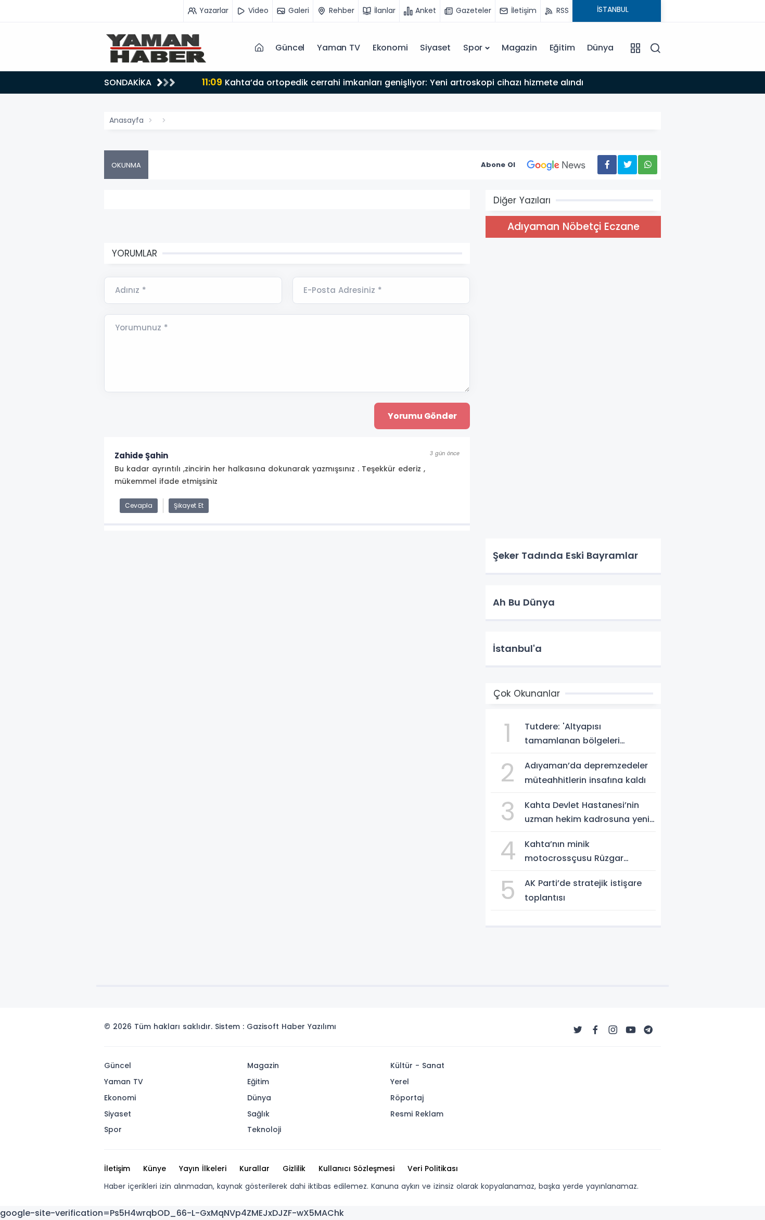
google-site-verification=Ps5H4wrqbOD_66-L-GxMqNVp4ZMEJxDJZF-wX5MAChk (172, 1213)
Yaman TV (338, 48)
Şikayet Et (188, 505)
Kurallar (254, 1168)
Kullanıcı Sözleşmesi (356, 1168)
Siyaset (435, 48)
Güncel (289, 48)
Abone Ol (498, 165)
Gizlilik (294, 1168)
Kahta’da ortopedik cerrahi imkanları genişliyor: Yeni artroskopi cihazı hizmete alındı (392, 81)
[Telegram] (648, 1030)
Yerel (399, 1081)
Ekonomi (390, 48)
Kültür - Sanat (417, 1065)
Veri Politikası (432, 1168)
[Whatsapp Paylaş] (647, 164)
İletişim (117, 1168)
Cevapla (138, 505)
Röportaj (407, 1098)
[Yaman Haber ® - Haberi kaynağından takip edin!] (156, 48)
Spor (472, 48)
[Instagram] (613, 1030)
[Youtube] (631, 1030)
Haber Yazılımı (309, 1026)
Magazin (519, 48)
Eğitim (562, 48)
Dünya (600, 48)
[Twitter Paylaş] (627, 164)
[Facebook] (595, 1030)
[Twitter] (577, 1030)
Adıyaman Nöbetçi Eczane (573, 227)
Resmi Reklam (416, 1114)
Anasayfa (126, 120)
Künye (154, 1168)
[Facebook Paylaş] (607, 164)
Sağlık (258, 1114)
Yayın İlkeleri (202, 1168)
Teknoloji (264, 1129)
